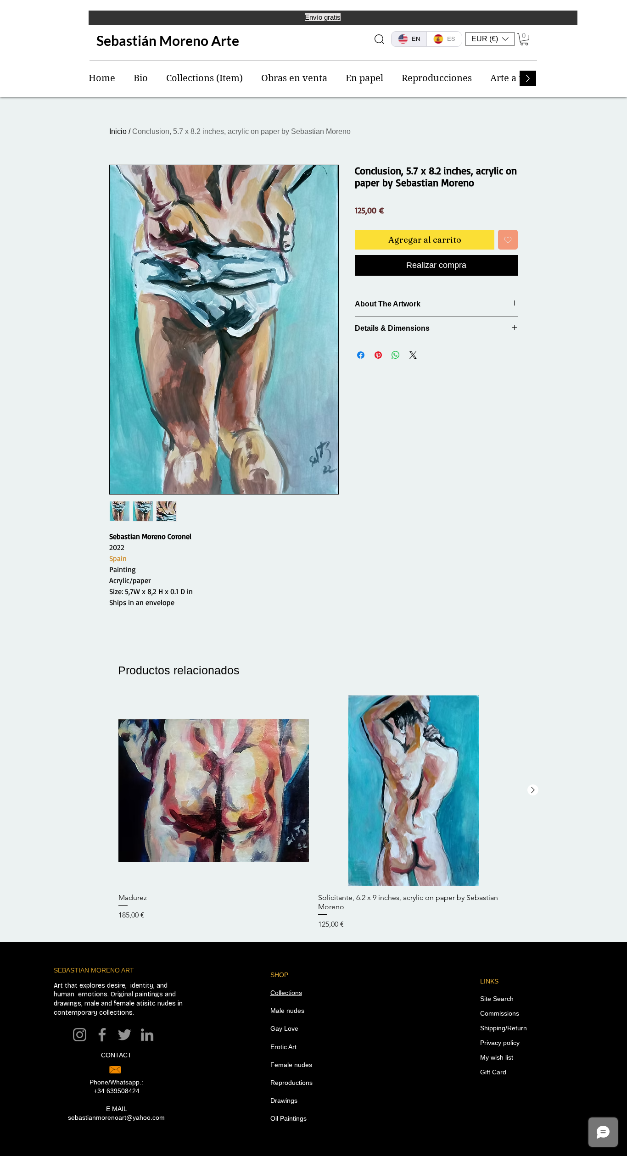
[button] (490, 39)
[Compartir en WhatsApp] (395, 355)
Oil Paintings (288, 1118)
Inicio (118, 131)
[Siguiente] (532, 789)
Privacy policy (500, 1042)
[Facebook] (102, 1035)
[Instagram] (80, 1035)
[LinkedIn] (147, 1035)
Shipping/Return (503, 1028)
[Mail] (115, 1069)
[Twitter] (125, 1035)
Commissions (499, 1013)
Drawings (283, 1100)
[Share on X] (413, 355)
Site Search (497, 998)
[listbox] (490, 39)
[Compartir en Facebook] (360, 355)
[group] (313, 812)
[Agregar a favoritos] (508, 240)
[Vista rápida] (213, 790)
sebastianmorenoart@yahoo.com (116, 1117)
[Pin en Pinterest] (378, 355)
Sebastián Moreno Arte (167, 40)
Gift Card (493, 1072)
